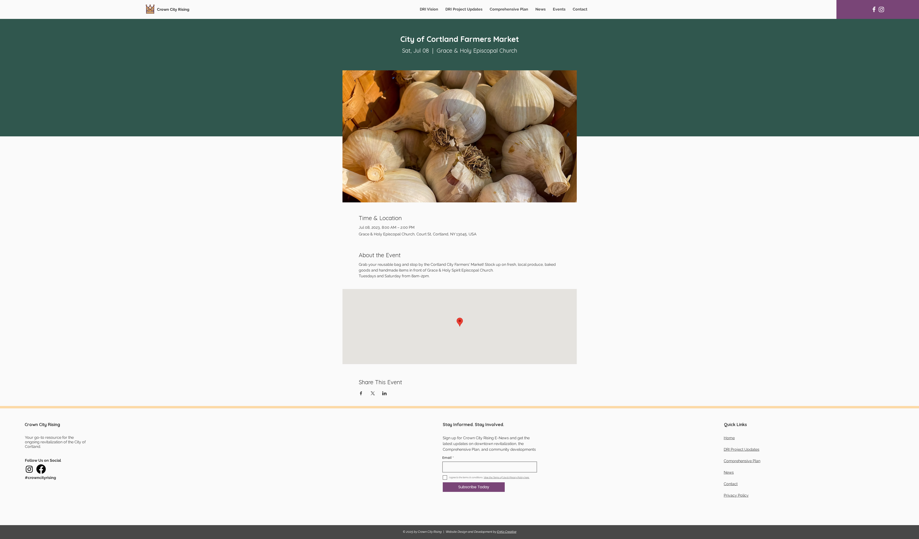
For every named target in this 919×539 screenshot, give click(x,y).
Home (729, 438)
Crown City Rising (173, 9)
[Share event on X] (372, 393)
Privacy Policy (736, 495)
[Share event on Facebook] (361, 393)
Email (447, 457)
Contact (731, 484)
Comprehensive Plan (742, 461)
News (729, 472)
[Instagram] (881, 9)
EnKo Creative (506, 531)
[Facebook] (874, 9)
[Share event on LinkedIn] (384, 393)
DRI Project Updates (741, 449)
